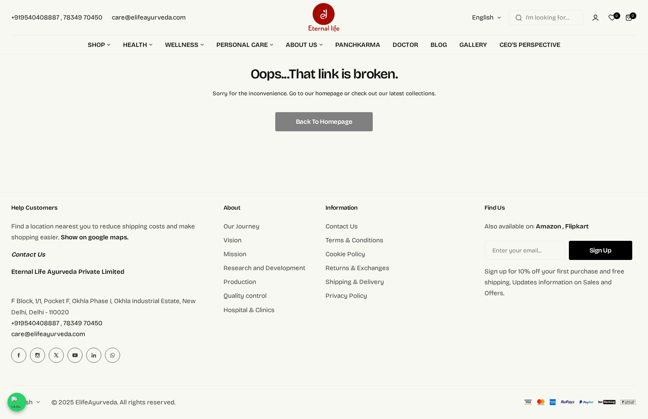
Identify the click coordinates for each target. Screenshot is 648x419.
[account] (595, 17)
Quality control (245, 296)
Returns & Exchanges (357, 268)
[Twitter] (56, 355)
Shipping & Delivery (355, 282)
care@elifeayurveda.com (48, 334)
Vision (233, 240)
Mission (235, 254)
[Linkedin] (93, 355)
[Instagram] (37, 355)
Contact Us (342, 226)
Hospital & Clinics (249, 310)
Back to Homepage (324, 122)
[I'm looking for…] (518, 17)
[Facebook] (18, 355)
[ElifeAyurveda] (324, 17)
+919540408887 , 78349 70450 (56, 323)
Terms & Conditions (354, 240)
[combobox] (546, 17)
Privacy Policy (346, 296)
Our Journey (242, 226)
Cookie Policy (345, 254)
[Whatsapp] (112, 355)
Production (240, 282)
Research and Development (264, 268)
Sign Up (601, 250)
